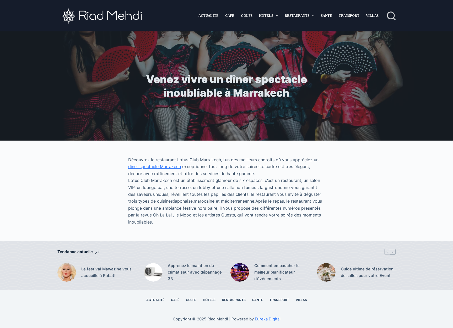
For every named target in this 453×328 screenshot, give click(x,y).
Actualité (208, 16)
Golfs (246, 16)
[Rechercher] (391, 16)
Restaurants (297, 16)
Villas (372, 16)
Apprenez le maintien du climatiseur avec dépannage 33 (195, 272)
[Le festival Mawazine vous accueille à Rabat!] (66, 272)
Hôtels (266, 16)
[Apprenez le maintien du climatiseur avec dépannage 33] (153, 272)
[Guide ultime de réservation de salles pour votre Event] (326, 272)
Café (229, 16)
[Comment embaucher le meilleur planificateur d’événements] (239, 272)
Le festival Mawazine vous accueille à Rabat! (106, 272)
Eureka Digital (268, 318)
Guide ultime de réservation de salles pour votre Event (367, 272)
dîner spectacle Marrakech (154, 166)
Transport (349, 16)
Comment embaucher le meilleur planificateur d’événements (277, 272)
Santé (326, 16)
